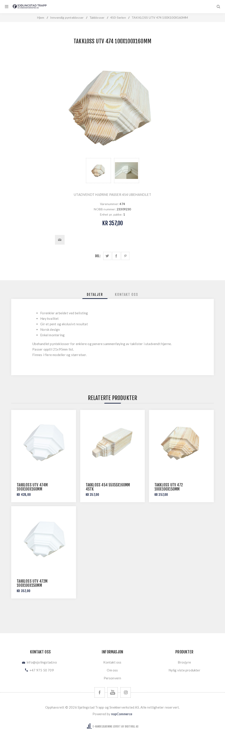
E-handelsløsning (102, 726)
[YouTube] (112, 692)
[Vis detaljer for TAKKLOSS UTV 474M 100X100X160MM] (43, 442)
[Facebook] (99, 692)
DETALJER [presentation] (95, 294)
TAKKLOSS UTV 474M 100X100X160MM (32, 487)
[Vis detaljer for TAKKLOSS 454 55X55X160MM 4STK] (112, 442)
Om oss (112, 670)
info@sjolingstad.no (42, 662)
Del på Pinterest (125, 256)
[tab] (94, 294)
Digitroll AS (131, 726)
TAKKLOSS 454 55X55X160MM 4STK (108, 487)
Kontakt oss (112, 662)
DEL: (98, 256)
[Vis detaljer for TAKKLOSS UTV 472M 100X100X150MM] (43, 538)
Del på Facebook (116, 256)
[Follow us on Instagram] (125, 692)
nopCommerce (121, 714)
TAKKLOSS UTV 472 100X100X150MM (168, 487)
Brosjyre (184, 662)
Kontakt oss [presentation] (126, 294)
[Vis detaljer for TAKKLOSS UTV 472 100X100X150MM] (181, 442)
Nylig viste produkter (184, 670)
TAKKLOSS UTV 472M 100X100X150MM (32, 583)
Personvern (112, 678)
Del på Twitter (107, 256)
